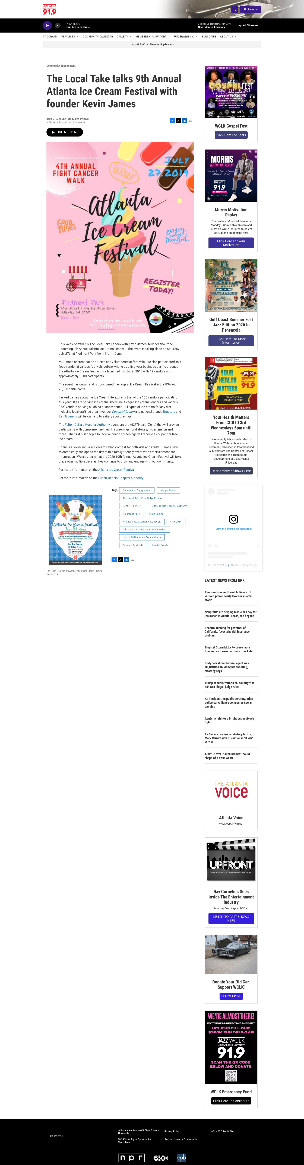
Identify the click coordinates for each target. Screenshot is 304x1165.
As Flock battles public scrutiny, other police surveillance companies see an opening (229, 702)
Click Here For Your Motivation (231, 243)
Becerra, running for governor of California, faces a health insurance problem (227, 631)
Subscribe (209, 36)
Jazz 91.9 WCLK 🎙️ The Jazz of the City (230, 565)
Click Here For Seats (231, 135)
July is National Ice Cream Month (142, 537)
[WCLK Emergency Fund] (231, 1047)
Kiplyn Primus (168, 490)
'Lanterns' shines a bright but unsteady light (229, 720)
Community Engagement (60, 65)
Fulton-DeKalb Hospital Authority (121, 478)
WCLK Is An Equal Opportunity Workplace (134, 1141)
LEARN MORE (231, 996)
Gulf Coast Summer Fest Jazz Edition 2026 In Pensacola (231, 325)
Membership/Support (151, 36)
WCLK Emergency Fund (231, 1091)
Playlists (68, 36)
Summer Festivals (133, 545)
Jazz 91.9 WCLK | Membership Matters (152, 44)
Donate (252, 9)
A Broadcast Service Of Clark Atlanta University (138, 1132)
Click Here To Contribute (231, 1101)
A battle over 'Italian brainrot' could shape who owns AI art (227, 756)
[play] (47, 26)
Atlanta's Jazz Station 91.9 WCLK (142, 521)
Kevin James (156, 513)
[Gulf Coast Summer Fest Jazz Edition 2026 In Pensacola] (231, 285)
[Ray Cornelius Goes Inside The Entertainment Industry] (231, 861)
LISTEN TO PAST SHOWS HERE (231, 918)
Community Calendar (98, 36)
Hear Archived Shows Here (231, 471)
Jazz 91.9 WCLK (132, 506)
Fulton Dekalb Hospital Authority (169, 506)
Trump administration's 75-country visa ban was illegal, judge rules (229, 685)
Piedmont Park (131, 513)
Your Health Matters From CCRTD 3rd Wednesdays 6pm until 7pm (231, 425)
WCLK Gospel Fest (231, 126)
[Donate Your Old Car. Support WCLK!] (231, 954)
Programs (50, 36)
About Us (226, 36)
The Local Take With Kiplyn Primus (142, 498)
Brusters (169, 411)
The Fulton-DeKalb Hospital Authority (84, 424)
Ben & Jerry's (68, 416)
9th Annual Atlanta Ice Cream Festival (144, 529)
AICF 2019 (176, 521)
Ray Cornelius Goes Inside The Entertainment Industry (231, 897)
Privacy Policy (172, 1131)
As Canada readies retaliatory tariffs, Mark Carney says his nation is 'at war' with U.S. (229, 738)
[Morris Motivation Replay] (231, 176)
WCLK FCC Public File (222, 1131)
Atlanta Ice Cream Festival (116, 469)
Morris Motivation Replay (231, 212)
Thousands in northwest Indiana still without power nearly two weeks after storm (228, 596)
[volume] (58, 26)
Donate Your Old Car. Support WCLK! (231, 984)
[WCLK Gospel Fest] (231, 92)
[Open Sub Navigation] (77, 36)
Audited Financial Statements (180, 1139)
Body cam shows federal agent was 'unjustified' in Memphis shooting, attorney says (227, 667)
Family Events (160, 545)
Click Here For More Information (231, 341)
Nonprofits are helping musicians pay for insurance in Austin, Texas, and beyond (230, 614)
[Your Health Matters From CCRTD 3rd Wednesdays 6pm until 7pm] (231, 383)
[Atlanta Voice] (231, 790)
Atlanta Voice (231, 817)
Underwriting (184, 36)
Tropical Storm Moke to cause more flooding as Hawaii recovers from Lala (228, 649)
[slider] (63, 25)
